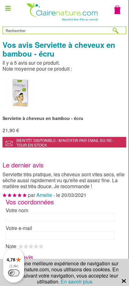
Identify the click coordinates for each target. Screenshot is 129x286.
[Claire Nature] (61, 21)
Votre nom (17, 210)
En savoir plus (76, 281)
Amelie (44, 194)
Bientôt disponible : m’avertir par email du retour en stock (64, 143)
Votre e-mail (19, 228)
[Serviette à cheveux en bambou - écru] (64, 92)
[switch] (13, 272)
